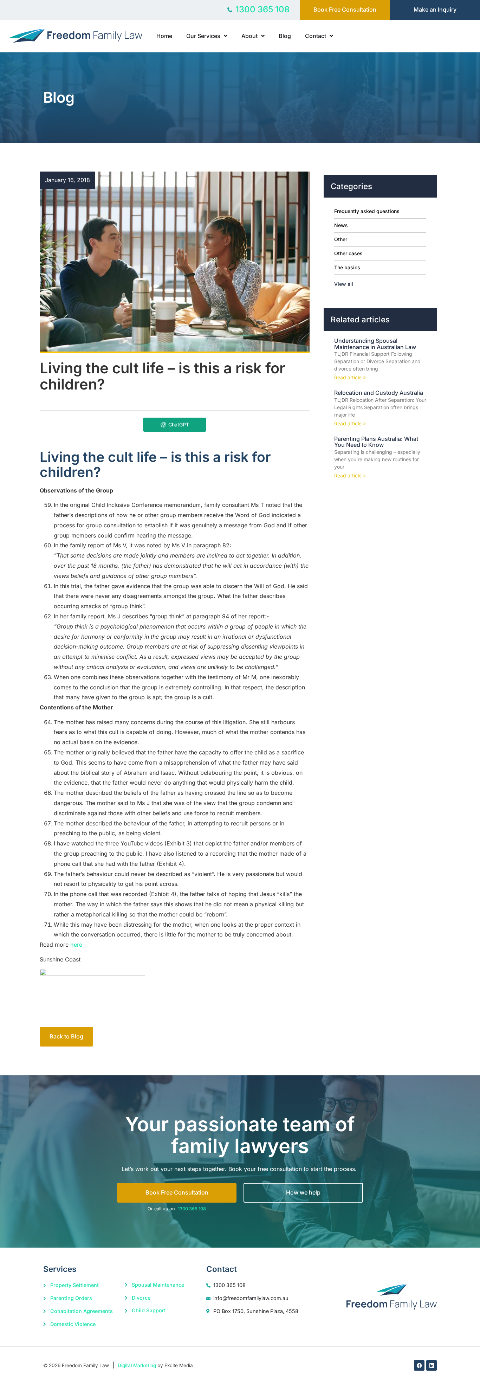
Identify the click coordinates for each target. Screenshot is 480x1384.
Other (340, 239)
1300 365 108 (192, 1208)
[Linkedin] (431, 1365)
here (76, 944)
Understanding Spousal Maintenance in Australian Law (375, 343)
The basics (347, 267)
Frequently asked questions (367, 211)
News (341, 225)
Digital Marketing (137, 1365)
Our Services (203, 35)
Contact (315, 35)
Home (164, 35)
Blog (285, 35)
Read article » (350, 377)
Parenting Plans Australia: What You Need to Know (376, 442)
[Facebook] (419, 1365)
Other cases (348, 253)
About (249, 35)
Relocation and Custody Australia (378, 392)
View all (343, 284)
